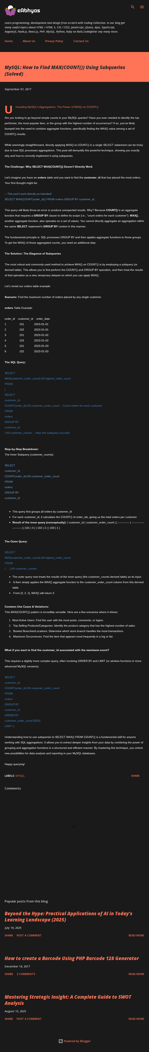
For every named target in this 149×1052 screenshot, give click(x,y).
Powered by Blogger (77, 1041)
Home (9, 41)
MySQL (20, 776)
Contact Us (80, 41)
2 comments (26, 974)
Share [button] (135, 776)
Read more (136, 935)
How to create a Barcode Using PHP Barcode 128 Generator (72, 958)
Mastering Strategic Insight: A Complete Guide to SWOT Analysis (68, 1000)
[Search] (132, 7)
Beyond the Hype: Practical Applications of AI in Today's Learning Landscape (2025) (68, 916)
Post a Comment (29, 935)
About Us (29, 41)
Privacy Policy (54, 41)
